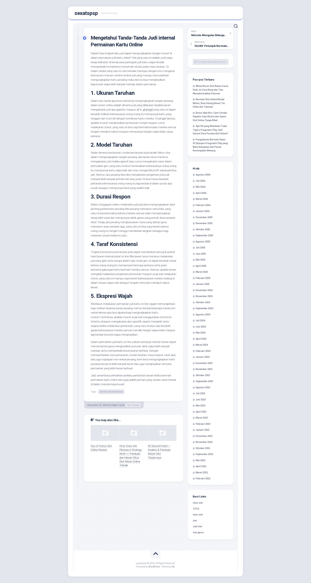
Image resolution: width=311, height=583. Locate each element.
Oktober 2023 (203, 375)
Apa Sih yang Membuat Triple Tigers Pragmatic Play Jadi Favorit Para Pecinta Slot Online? (210, 130)
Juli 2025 (200, 247)
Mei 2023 (200, 405)
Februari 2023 (203, 424)
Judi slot (197, 526)
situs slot (198, 502)
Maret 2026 (202, 199)
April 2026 (201, 193)
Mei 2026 (200, 187)
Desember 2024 (204, 290)
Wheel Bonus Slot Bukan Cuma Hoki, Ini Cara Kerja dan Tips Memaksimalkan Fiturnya (210, 90)
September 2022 (204, 454)
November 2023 (204, 369)
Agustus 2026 (203, 174)
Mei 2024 (200, 332)
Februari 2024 (203, 351)
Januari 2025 (202, 284)
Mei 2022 (200, 460)
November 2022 (204, 442)
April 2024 (201, 339)
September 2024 (204, 308)
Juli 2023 (200, 393)
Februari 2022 (203, 478)
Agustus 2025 (203, 241)
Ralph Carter (118, 405)
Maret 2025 (202, 272)
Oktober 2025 (203, 229)
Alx (173, 566)
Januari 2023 (202, 430)
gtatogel (148, 109)
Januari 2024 (202, 357)
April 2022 (201, 466)
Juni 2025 (201, 253)
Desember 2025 (204, 217)
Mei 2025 (200, 259)
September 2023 (204, 381)
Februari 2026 (203, 205)
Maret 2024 (202, 345)
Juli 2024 (200, 320)
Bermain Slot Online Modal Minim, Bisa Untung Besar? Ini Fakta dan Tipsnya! (209, 103)
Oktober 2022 (203, 448)
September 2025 (204, 235)
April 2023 (201, 411)
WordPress (154, 566)
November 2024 (204, 296)
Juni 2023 (201, 399)
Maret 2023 (202, 417)
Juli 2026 (200, 181)
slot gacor (198, 532)
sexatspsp (86, 13)
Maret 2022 (202, 472)
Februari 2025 (203, 278)
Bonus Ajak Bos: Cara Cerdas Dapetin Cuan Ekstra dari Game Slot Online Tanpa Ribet (210, 116)
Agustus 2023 (203, 387)
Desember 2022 (204, 436)
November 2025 (204, 223)
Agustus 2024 (203, 314)
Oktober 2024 (203, 302)
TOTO (196, 508)
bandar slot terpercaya (111, 391)
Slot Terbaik (133, 405)
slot (195, 520)
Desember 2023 (204, 363)
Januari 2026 (202, 211)
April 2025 (201, 266)
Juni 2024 (201, 326)
